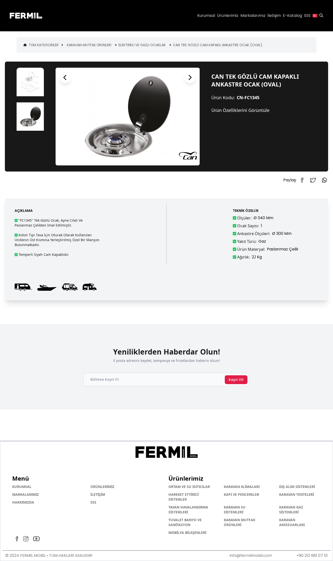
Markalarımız (252, 15)
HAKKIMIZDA (23, 502)
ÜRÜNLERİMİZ (102, 486)
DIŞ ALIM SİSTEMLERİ (297, 486)
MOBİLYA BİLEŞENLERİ (187, 532)
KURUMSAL (21, 486)
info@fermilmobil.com (251, 555)
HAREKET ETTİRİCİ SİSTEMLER (183, 497)
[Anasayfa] (31, 16)
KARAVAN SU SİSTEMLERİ (234, 509)
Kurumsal (206, 15)
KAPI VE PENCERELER (241, 494)
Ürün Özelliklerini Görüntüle (240, 110)
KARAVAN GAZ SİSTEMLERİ (291, 509)
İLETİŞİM (97, 494)
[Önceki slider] (65, 77)
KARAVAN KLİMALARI (242, 486)
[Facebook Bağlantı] (303, 180)
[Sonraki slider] (190, 77)
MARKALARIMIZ (25, 494)
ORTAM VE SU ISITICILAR (189, 486)
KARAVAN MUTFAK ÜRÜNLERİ (239, 522)
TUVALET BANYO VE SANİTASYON (185, 522)
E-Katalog (292, 15)
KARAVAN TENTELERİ (296, 494)
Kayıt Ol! (236, 379)
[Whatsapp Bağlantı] (324, 180)
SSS (93, 502)
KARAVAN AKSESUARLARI (292, 522)
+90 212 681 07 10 (312, 555)
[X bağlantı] (313, 180)
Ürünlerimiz (227, 15)
